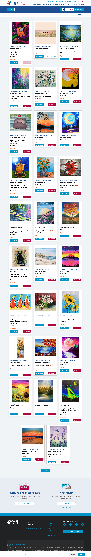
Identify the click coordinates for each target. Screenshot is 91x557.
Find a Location (68, 1)
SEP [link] (80, 15)
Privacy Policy (16, 544)
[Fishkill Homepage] (13, 3)
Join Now (66, 503)
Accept (81, 554)
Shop (69, 4)
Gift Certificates (57, 4)
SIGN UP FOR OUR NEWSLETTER (73, 531)
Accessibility (22, 544)
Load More (45, 470)
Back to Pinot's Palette (52, 1)
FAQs (64, 4)
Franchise (61, 1)
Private (79, 9)
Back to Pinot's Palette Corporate (16, 514)
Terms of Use (10, 544)
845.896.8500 (31, 531)
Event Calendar (52, 521)
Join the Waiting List (51, 56)
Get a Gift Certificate (24, 503)
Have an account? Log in (66, 507)
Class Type (10, 9)
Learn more (64, 554)
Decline (73, 554)
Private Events (47, 4)
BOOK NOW (77, 59)
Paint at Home (80, 4)
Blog (73, 4)
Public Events (37, 4)
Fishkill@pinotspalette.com (34, 528)
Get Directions (31, 526)
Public (69, 9)
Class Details (14, 62)
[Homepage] (16, 522)
